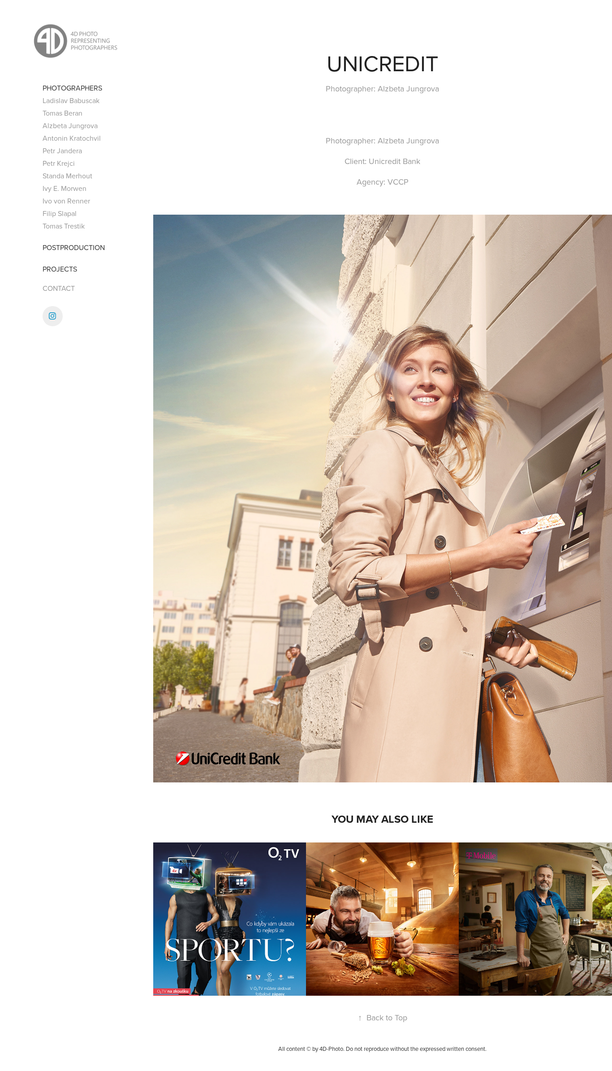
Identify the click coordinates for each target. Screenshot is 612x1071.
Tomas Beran (62, 113)
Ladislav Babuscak (71, 100)
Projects (60, 269)
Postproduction (74, 247)
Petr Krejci (59, 163)
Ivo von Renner (66, 201)
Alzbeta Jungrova (70, 125)
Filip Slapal (60, 213)
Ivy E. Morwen (64, 188)
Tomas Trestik (64, 226)
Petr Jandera (62, 150)
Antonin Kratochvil (72, 138)
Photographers (72, 88)
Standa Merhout (67, 176)
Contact (59, 288)
